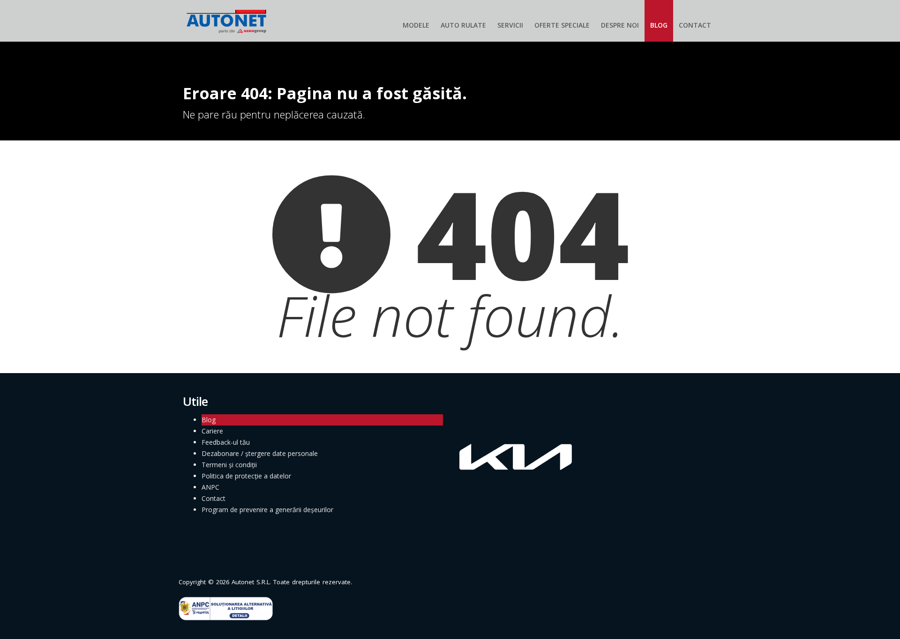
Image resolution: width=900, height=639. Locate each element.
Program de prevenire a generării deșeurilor (267, 509)
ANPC (210, 487)
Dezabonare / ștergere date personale (260, 453)
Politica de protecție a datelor (246, 475)
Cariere (212, 430)
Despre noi (620, 25)
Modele (416, 25)
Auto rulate (463, 25)
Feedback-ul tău (226, 442)
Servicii (510, 25)
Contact (695, 25)
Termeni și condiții (229, 464)
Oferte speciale (562, 25)
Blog (659, 25)
